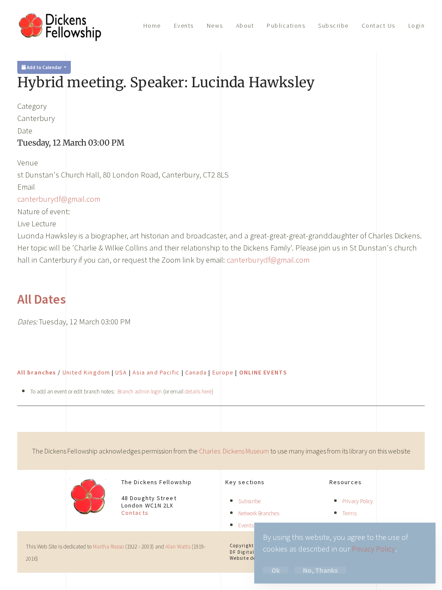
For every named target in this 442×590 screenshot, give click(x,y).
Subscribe (249, 501)
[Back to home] (60, 26)
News (215, 25)
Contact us (378, 25)
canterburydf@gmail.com (58, 199)
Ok (276, 570)
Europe (223, 372)
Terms (349, 513)
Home (152, 25)
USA (121, 372)
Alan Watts (177, 546)
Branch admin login (139, 391)
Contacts (134, 513)
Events (184, 25)
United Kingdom (86, 372)
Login (416, 25)
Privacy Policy (357, 501)
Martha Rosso (108, 546)
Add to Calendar (44, 67)
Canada (196, 372)
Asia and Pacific (156, 372)
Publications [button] (286, 25)
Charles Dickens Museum (234, 451)
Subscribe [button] (333, 25)
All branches (36, 372)
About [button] (245, 25)
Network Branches (258, 513)
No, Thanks (320, 570)
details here (198, 391)
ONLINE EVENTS (263, 372)
